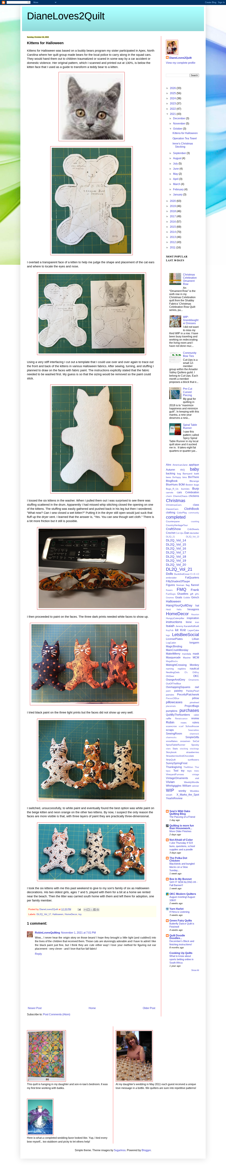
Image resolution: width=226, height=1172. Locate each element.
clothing (170, 512)
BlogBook (172, 481)
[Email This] (85, 909)
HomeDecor (71, 914)
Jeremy (179, 626)
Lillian (195, 639)
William (186, 785)
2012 (173, 242)
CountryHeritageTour (177, 525)
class (196, 504)
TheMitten (188, 767)
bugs (196, 484)
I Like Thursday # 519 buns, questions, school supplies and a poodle (182, 846)
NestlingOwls (173, 672)
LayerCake (193, 630)
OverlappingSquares (178, 687)
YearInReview (174, 798)
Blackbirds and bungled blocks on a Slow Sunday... (182, 867)
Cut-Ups (180, 533)
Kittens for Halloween (185, 133)
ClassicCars (172, 509)
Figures (170, 585)
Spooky (195, 744)
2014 (173, 231)
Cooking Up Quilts (180, 953)
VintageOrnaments (177, 778)
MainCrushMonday (177, 650)
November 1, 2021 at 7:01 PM (78, 932)
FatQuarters (192, 577)
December (179, 118)
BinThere (193, 477)
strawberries (192, 752)
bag (179, 473)
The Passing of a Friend (182, 816)
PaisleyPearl (192, 690)
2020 (173, 201)
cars (179, 492)
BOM (182, 484)
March (177, 184)
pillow (195, 698)
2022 (173, 108)
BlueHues (172, 484)
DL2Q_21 (170, 536)
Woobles (194, 791)
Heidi (168, 609)
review (195, 718)
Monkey (194, 665)
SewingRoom (174, 733)
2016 (173, 221)
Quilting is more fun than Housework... (181, 827)
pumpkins (171, 711)
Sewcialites (193, 730)
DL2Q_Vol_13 (192, 536)
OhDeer (170, 676)
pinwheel (194, 702)
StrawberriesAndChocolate (180, 756)
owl (197, 687)
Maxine (187, 657)
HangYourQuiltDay (179, 605)
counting (195, 521)
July (176, 163)
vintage (195, 774)
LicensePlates (174, 639)
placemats (171, 706)
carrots (169, 492)
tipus (168, 771)
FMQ (181, 589)
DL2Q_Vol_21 (179, 569)
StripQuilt (171, 759)
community (193, 512)
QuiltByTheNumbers (178, 714)
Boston (189, 484)
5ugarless (120, 1150)
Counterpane (173, 521)
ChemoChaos (180, 496)
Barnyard (187, 473)
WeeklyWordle (191, 782)
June (176, 168)
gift (191, 594)
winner (195, 785)
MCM (196, 657)
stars (168, 748)
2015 (173, 226)
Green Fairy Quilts (180, 920)
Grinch (195, 597)
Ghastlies (182, 593)
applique (194, 464)
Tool (175, 770)
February (178, 189)
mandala (186, 653)
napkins (182, 668)
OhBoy (195, 672)
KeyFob (169, 630)
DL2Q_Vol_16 (176, 548)
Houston (195, 614)
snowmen (185, 741)
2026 (173, 88)
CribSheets (193, 529)
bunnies (185, 488)
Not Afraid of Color (181, 839)
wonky (182, 790)
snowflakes (172, 741)
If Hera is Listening (179, 911)
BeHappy (176, 477)
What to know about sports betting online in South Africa (181, 959)
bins (184, 477)
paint (168, 691)
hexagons (193, 609)
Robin (170, 722)
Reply (38, 953)
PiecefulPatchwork (188, 694)
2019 (173, 206)
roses (183, 722)
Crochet (170, 532)
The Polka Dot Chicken (178, 859)
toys (189, 770)
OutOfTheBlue (173, 683)
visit (197, 778)
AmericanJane (180, 464)
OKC (196, 676)
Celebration (192, 492)
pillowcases (174, 702)
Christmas (175, 500)
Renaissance (181, 718)
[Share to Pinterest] (97, 909)
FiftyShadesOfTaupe (178, 581)
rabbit (196, 715)
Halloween (57, 914)
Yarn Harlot (176, 908)
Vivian (170, 782)
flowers (169, 590)
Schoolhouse (192, 726)
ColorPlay (182, 512)
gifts (197, 594)
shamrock (194, 734)
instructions (174, 622)
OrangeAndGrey (175, 679)
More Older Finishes (180, 831)
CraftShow (173, 529)
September (180, 153)
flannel (195, 585)
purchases (189, 710)
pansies (170, 694)
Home (92, 1008)
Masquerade (173, 657)
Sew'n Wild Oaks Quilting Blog (179, 812)
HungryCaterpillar (175, 618)
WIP (170, 790)
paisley (178, 690)
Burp (195, 488)
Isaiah (170, 626)
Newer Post (35, 1008)
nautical (194, 668)
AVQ (182, 469)
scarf (181, 726)
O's (186, 672)
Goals (178, 597)
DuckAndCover (182, 574)
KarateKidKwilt (191, 626)
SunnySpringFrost (176, 763)
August (177, 158)
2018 (173, 211)
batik (196, 473)
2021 (173, 114)
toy (80, 914)
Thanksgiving (174, 767)
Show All (195, 970)
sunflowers (193, 759)
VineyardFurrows (175, 774)
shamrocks (171, 737)
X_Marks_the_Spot (188, 794)
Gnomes (170, 597)
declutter (194, 533)
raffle (168, 718)
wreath (169, 795)
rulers (195, 722)
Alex (168, 464)
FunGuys (171, 594)
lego (168, 635)
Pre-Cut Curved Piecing (187, 391)
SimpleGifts (192, 737)
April (176, 179)
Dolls (169, 573)
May (176, 173)
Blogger (146, 1150)
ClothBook (191, 508)
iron (197, 622)
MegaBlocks (172, 661)
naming (170, 668)
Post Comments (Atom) (56, 1014)
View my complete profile (180, 62)
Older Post (149, 1008)
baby (194, 469)
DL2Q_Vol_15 (176, 544)
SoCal (196, 741)
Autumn (170, 469)
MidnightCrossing (176, 665)
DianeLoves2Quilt (66, 16)
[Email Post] (79, 909)
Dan (186, 532)
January (178, 194)
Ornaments (193, 680)
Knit (183, 630)
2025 (173, 93)
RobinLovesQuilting (47, 932)
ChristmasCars (173, 505)
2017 (173, 216)
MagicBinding (174, 646)
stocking (184, 748)
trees (196, 771)
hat (197, 605)
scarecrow (171, 726)
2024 (173, 98)
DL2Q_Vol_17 (44, 914)
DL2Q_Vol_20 (176, 564)
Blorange (194, 481)
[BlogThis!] (88, 909)
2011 (173, 247)
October (178, 128)
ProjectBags (192, 706)
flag (188, 585)
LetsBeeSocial (185, 634)
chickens (194, 496)
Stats (175, 748)
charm (169, 496)
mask (196, 653)
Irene (189, 622)
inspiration (193, 618)
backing (170, 473)
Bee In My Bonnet (180, 879)
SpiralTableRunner (175, 744)
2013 (173, 237)
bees (168, 477)
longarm (194, 642)
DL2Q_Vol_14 (176, 540)
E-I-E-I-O (194, 574)
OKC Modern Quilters (182, 894)
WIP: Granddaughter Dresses (190, 320)
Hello (179, 609)
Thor (197, 767)
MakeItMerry (173, 653)
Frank (195, 590)
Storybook (171, 752)
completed (175, 517)
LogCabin (171, 642)
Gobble (186, 597)
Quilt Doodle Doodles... (177, 937)
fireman (180, 585)
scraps (170, 730)
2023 (173, 103)
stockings (194, 748)
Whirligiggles (173, 785)
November (179, 123)
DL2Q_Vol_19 (176, 560)
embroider (171, 577)
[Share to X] (91, 909)
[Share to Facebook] (94, 909)
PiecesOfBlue (172, 698)
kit (176, 630)
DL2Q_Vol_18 (176, 556)
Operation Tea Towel (185, 138)
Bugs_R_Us (172, 488)
